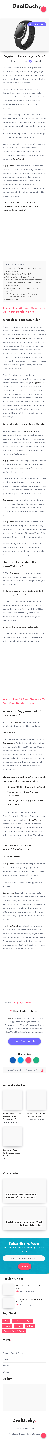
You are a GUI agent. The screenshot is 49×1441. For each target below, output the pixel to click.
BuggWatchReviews (32, 1028)
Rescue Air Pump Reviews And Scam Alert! (11, 1153)
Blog (6, 1321)
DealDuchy (26, 6)
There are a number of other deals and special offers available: (26, 295)
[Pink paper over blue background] (10, 1390)
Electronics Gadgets (30, 1011)
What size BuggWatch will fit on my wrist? (22, 289)
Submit (24, 1267)
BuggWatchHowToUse (15, 1025)
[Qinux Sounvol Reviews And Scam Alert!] (8, 1289)
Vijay (31, 1428)
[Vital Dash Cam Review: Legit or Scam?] (8, 1303)
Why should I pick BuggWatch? (20, 277)
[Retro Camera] (24, 1390)
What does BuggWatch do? (18, 274)
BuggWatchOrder (35, 1025)
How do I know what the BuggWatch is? (24, 280)
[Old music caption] (39, 1390)
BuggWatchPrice (14, 1028)
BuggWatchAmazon (35, 1018)
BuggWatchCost (31, 1021)
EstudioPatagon (33, 1434)
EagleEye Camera (23, 1002)
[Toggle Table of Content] (40, 264)
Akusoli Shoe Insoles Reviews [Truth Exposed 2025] (12, 1116)
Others (30, 1326)
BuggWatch (19, 1018)
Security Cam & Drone (14, 1331)
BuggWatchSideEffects (16, 1032)
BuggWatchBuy (16, 1021)
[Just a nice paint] (24, 1404)
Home (16, 1011)
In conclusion (12, 299)
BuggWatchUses (36, 1032)
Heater (7, 1326)
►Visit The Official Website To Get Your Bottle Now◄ (24, 269)
